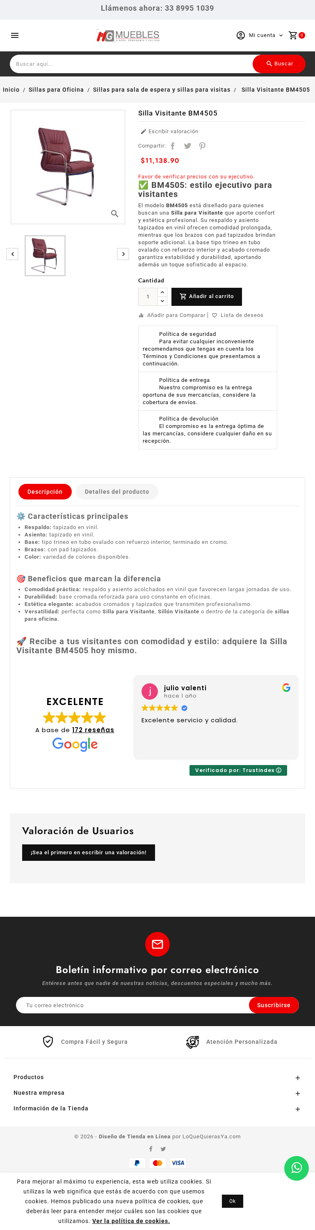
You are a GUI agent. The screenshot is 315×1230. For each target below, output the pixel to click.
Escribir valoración (169, 131)
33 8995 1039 (189, 8)
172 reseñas (93, 730)
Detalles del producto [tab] (117, 491)
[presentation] (12, 254)
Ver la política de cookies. (131, 1221)
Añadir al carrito (207, 296)
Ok (232, 1201)
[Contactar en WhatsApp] (296, 1168)
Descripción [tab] (45, 491)
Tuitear (187, 146)
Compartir (172, 146)
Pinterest (202, 146)
